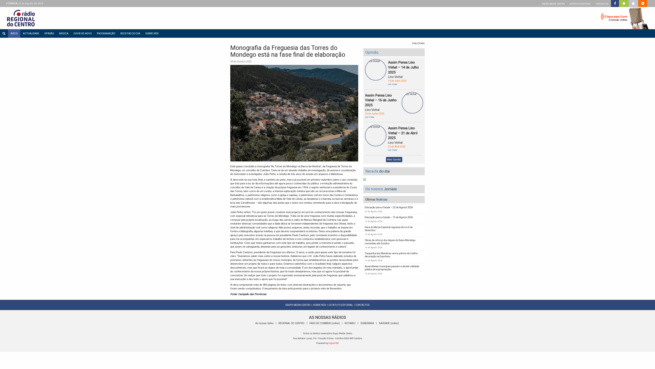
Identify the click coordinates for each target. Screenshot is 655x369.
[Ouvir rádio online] (622, 18)
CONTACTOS (602, 4)
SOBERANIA (367, 323)
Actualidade (31, 33)
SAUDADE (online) (389, 323)
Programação (106, 33)
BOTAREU (350, 323)
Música (63, 33)
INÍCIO (14, 33)
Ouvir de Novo (83, 33)
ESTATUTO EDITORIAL (580, 4)
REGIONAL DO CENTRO (291, 323)
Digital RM (334, 343)
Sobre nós (152, 33)
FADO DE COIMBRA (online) (324, 323)
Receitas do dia (130, 33)
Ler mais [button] (392, 84)
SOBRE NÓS (319, 305)
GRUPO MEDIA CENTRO (553, 4)
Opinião (49, 33)
